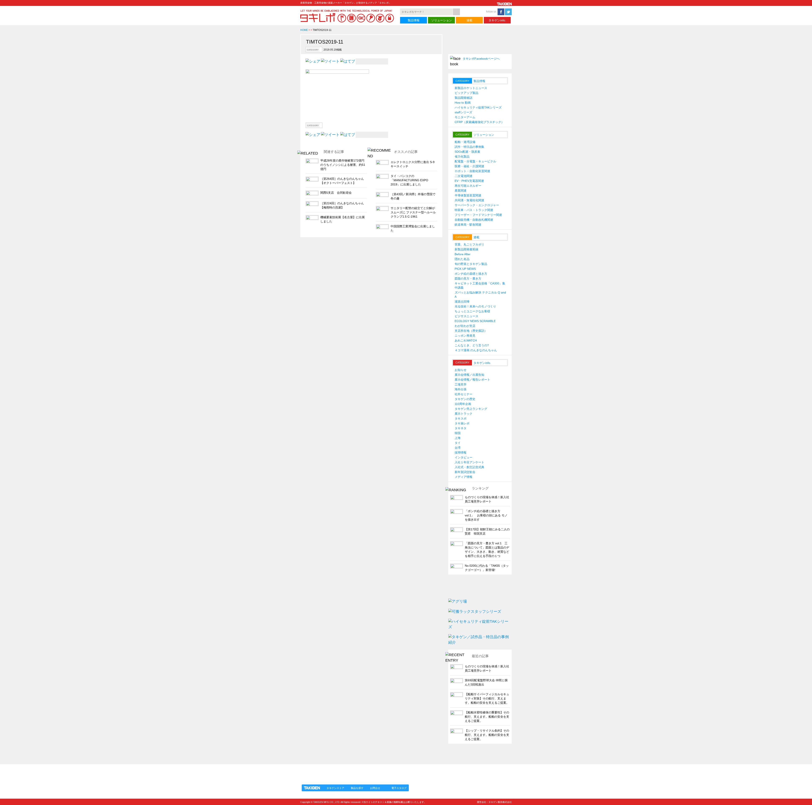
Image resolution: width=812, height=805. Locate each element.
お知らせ (460, 370)
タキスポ (460, 418)
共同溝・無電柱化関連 (469, 200)
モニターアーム (465, 117)
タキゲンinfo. (497, 20)
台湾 (458, 447)
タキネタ (460, 428)
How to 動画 (463, 102)
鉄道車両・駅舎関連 (468, 224)
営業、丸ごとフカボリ (469, 244)
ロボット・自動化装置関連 (472, 171)
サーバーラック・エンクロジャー (477, 205)
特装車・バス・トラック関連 (474, 210)
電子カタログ (399, 788)
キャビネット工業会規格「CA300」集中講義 (480, 285)
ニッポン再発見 (465, 335)
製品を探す (357, 788)
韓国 (458, 433)
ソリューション (441, 20)
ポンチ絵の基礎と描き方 (471, 273)
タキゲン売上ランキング (471, 408)
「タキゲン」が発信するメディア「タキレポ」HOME (338, 771)
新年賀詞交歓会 (465, 472)
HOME (304, 30)
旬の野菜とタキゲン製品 (471, 264)
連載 (469, 20)
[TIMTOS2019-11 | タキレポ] (347, 61)
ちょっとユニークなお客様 (472, 311)
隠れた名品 (462, 259)
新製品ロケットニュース (471, 88)
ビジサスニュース (466, 316)
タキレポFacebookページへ (481, 58)
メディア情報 (463, 477)
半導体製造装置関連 (468, 195)
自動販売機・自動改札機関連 (474, 219)
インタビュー (463, 457)
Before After (462, 254)
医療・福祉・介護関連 (469, 166)
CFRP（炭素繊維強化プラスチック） (479, 122)
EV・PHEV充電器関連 (469, 180)
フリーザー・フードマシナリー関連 (478, 215)
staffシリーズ (463, 112)
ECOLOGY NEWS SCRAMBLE (475, 321)
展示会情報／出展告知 (469, 374)
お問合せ (375, 788)
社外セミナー (463, 394)
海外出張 (460, 389)
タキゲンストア (335, 788)
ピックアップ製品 (466, 93)
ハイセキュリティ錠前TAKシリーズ (478, 107)
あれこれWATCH (466, 340)
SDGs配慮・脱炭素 (467, 151)
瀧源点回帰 (462, 301)
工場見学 (460, 384)
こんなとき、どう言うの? (472, 345)
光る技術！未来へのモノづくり (475, 306)
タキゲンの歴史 (465, 399)
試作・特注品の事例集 (469, 146)
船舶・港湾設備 (465, 142)
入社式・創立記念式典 (469, 467)
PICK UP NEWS (465, 268)
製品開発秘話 (463, 97)
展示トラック (463, 413)
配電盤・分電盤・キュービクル (475, 161)
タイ (458, 442)
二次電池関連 (463, 176)
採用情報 (460, 452)
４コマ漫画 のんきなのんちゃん (476, 350)
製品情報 (414, 20)
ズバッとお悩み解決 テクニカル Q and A (480, 294)
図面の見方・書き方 (468, 278)
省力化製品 (462, 156)
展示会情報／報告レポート (472, 379)
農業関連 (460, 190)
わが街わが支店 (465, 326)
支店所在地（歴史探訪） (471, 330)
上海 (458, 438)
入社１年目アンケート (469, 462)
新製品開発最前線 (466, 249)
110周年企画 (463, 404)
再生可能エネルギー (468, 185)
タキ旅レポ (462, 423)
